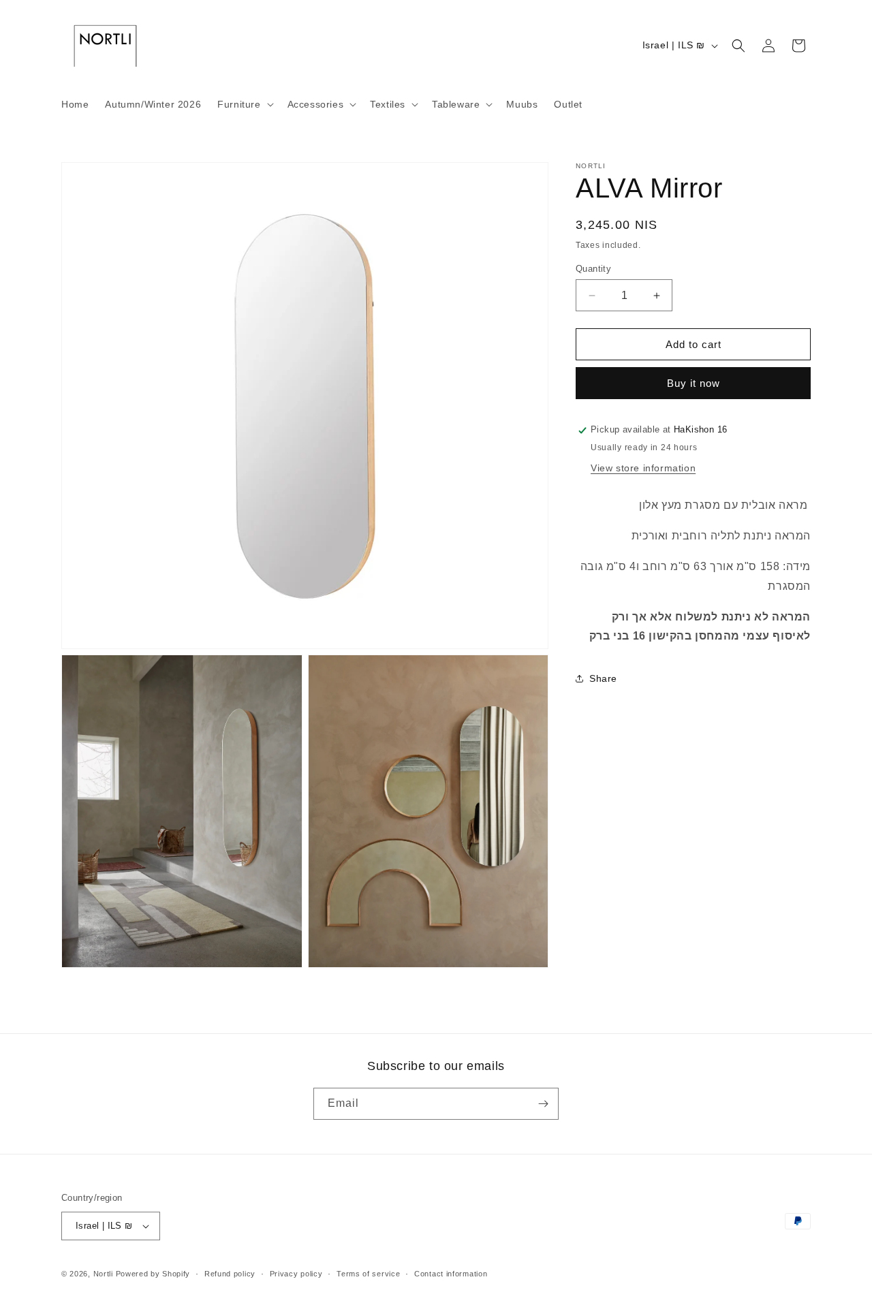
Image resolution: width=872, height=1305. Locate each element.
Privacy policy (296, 1274)
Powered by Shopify (153, 1274)
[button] (244, 104)
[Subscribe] (543, 1104)
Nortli (103, 1274)
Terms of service (368, 1274)
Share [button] (603, 678)
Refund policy (229, 1274)
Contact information (450, 1274)
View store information (643, 467)
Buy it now (693, 384)
